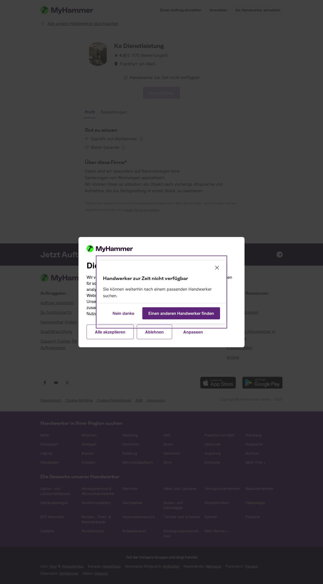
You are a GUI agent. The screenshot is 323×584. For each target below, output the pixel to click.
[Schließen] (217, 268)
